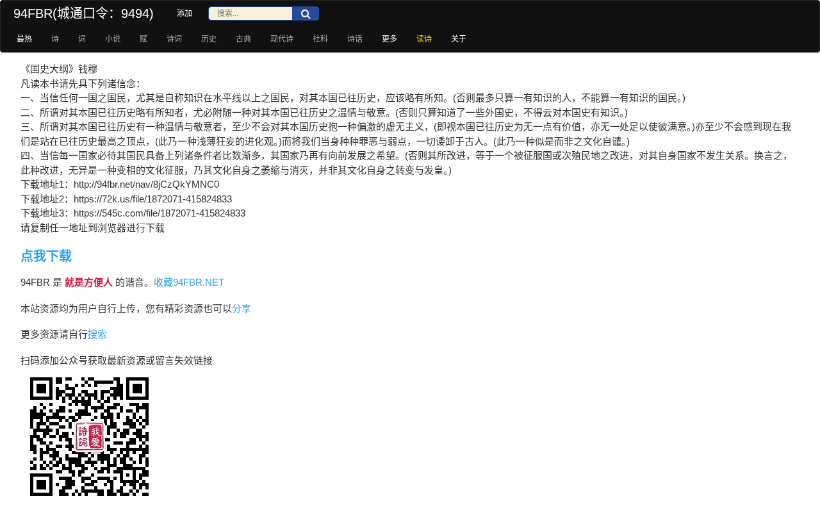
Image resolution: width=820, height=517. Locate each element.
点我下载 (46, 256)
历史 (209, 39)
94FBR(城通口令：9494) (83, 13)
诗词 (174, 39)
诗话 (355, 39)
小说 (112, 39)
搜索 (97, 334)
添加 (184, 13)
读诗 (424, 39)
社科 (320, 39)
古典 (243, 39)
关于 (458, 39)
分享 (241, 308)
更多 (389, 39)
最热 (24, 39)
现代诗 (281, 39)
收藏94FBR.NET (189, 282)
